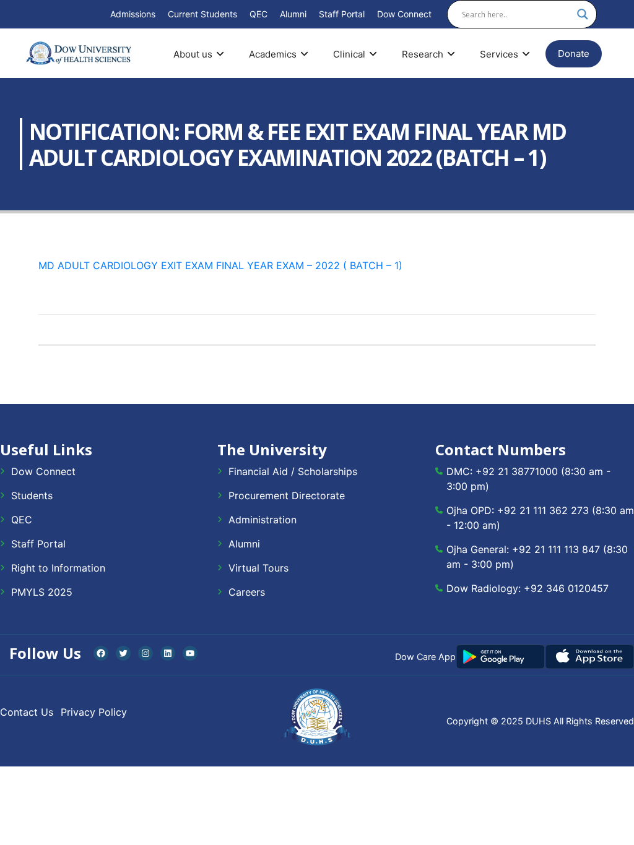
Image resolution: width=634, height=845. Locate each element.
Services (499, 54)
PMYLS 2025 (41, 592)
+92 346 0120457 (566, 588)
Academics (273, 54)
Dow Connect (404, 14)
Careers (246, 592)
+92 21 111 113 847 (556, 549)
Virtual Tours (258, 568)
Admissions (132, 14)
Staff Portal (342, 14)
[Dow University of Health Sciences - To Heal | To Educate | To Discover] (78, 53)
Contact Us (26, 712)
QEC (258, 14)
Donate (573, 53)
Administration (262, 519)
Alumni (293, 14)
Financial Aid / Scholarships (292, 471)
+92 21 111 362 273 (543, 510)
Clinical (349, 54)
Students (32, 495)
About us (192, 54)
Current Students (202, 14)
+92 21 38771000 (517, 471)
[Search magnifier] (582, 14)
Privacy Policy (94, 712)
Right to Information (58, 568)
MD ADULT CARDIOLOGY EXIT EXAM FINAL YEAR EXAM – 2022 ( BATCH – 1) (220, 265)
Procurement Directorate (286, 495)
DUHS (538, 721)
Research (422, 54)
